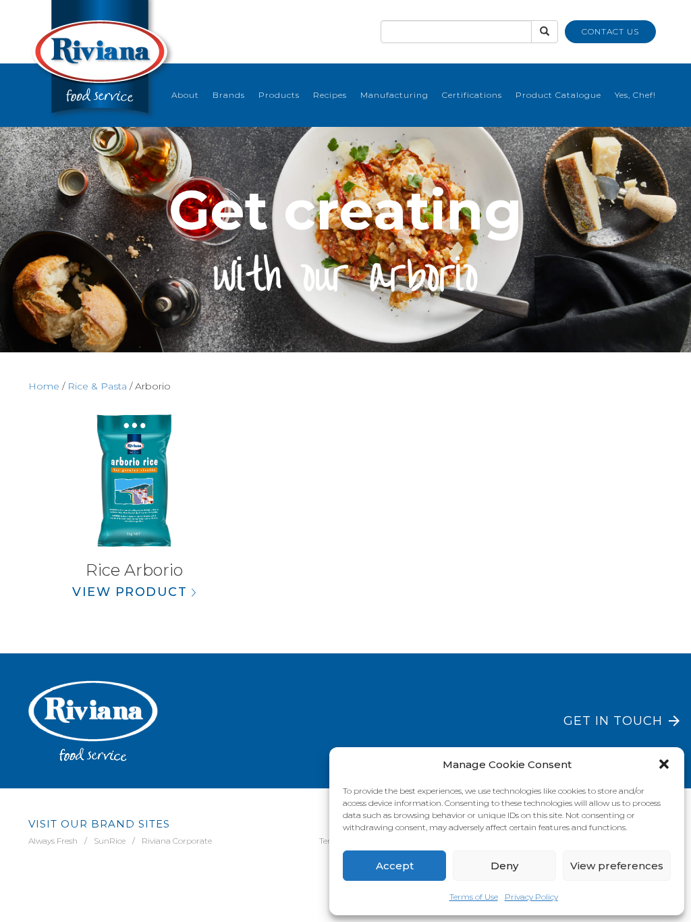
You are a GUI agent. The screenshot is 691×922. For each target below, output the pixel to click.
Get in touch (613, 720)
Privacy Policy (531, 897)
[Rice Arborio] (134, 480)
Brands (229, 95)
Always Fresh (53, 841)
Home (43, 386)
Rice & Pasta (97, 386)
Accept (395, 865)
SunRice (110, 841)
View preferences (616, 865)
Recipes (330, 95)
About (185, 95)
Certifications (472, 95)
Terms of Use (473, 897)
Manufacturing (394, 95)
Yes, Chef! (635, 95)
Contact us (610, 31)
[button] (664, 764)
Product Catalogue (558, 95)
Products (279, 95)
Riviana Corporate (177, 841)
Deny (504, 865)
